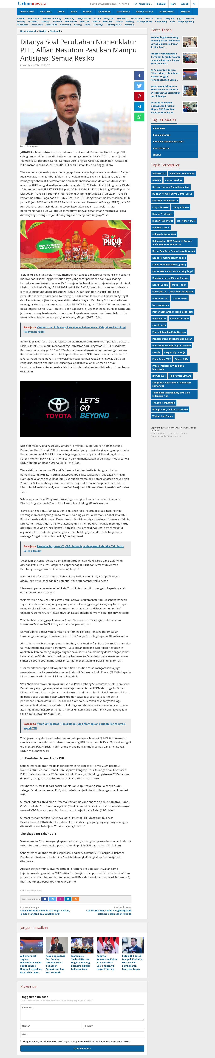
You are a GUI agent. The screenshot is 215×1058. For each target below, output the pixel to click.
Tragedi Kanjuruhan (163, 402)
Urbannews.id (159, 433)
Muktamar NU (160, 298)
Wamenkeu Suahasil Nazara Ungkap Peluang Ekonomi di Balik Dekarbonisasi (80, 962)
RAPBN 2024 (159, 375)
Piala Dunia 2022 (161, 359)
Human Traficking (162, 214)
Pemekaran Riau (179, 318)
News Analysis (160, 305)
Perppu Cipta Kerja (174, 352)
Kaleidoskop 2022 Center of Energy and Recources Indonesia (172, 243)
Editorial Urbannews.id (165, 200)
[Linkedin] (68, 899)
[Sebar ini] (139, 75)
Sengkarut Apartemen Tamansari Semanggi (171, 384)
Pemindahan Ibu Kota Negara (169, 332)
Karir (183, 433)
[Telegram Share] (139, 106)
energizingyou (161, 148)
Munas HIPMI (180, 298)
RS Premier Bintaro (180, 375)
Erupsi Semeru (160, 207)
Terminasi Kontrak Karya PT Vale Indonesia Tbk (171, 394)
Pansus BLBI (159, 318)
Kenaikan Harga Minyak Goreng (170, 278)
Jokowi (157, 154)
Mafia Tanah (179, 284)
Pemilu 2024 (159, 325)
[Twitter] (52, 899)
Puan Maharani (161, 134)
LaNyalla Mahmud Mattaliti (168, 141)
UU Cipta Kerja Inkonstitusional (170, 409)
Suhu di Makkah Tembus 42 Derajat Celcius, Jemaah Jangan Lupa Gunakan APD (45, 910)
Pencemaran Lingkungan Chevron (171, 345)
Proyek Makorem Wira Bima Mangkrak (168, 367)
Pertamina (159, 128)
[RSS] (75, 899)
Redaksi (173, 433)
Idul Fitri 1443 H (160, 227)
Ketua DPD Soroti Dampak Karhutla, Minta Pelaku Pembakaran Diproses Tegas (132, 962)
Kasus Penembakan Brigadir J (169, 264)
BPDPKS (156, 180)
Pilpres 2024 (181, 359)
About (178, 436)
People (156, 352)
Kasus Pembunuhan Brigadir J (169, 257)
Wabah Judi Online (162, 416)
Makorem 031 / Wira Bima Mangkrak (173, 291)
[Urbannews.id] (36, 3)
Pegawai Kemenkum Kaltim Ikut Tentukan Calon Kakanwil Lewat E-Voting (107, 962)
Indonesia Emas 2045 (164, 234)
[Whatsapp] (139, 117)
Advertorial (158, 173)
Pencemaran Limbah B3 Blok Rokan (172, 338)
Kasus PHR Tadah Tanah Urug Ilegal (172, 271)
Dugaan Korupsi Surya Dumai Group (172, 193)
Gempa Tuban (181, 207)
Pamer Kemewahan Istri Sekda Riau (172, 311)
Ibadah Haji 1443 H (162, 220)
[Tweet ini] (139, 85)
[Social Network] (194, 4)
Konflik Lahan (160, 284)
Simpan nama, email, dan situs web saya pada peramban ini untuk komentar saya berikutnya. (76, 1041)
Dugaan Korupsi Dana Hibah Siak (170, 187)
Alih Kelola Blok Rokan (181, 173)
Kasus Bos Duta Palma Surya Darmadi (173, 251)
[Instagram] (60, 899)
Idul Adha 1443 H (186, 220)
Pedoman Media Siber (161, 436)
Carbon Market (173, 180)
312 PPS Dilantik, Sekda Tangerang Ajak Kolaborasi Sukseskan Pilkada (108, 910)
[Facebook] (44, 899)
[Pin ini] (139, 96)
